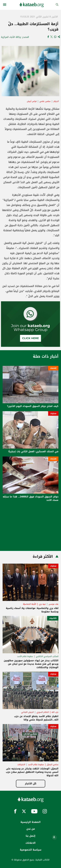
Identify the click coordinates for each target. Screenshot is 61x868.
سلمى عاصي (45, 101)
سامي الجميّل (52, 764)
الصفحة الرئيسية (30, 822)
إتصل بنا (30, 836)
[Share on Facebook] (48, 37)
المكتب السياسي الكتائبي (47, 656)
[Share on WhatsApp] (55, 37)
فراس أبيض (32, 101)
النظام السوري (42, 712)
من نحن (30, 829)
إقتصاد (53, 368)
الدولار (56, 101)
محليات (53, 413)
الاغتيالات (21, 764)
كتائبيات (52, 618)
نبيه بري (42, 604)
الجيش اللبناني (27, 712)
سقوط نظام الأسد (25, 656)
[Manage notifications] (54, 837)
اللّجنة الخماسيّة (29, 604)
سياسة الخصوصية (30, 849)
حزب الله (55, 712)
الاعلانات (30, 843)
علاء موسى (53, 604)
